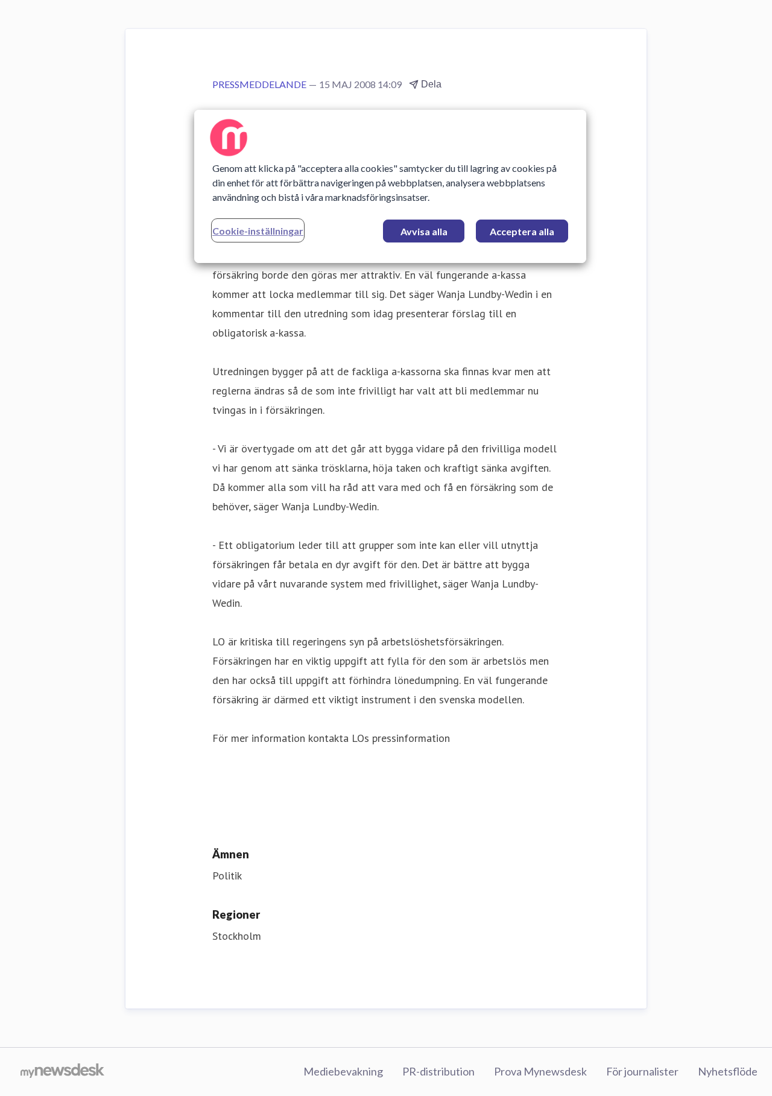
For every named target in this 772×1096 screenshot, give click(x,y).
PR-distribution (438, 1071)
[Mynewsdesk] (62, 1072)
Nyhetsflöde (728, 1071)
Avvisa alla (424, 231)
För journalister (642, 1071)
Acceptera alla (522, 231)
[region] (390, 186)
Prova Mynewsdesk (540, 1071)
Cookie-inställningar (257, 230)
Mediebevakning (343, 1071)
